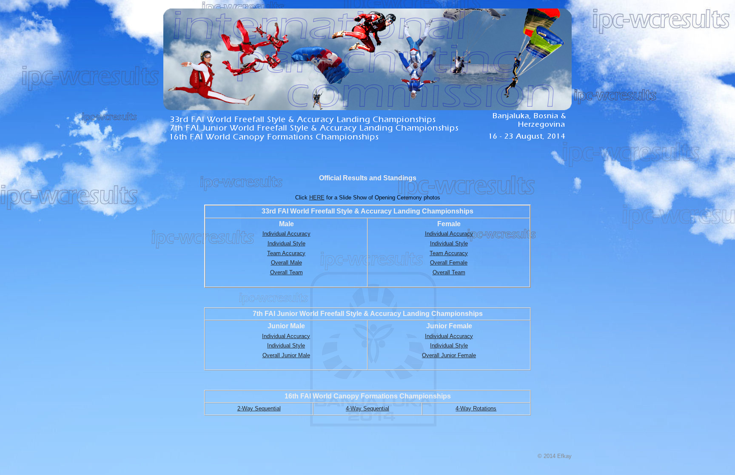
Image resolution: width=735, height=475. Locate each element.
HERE (317, 197)
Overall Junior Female (449, 355)
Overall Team (286, 272)
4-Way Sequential (367, 408)
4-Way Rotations (476, 408)
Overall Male (286, 262)
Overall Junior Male (286, 355)
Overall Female (448, 262)
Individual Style (286, 243)
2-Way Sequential (259, 408)
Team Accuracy (286, 253)
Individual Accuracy (286, 233)
